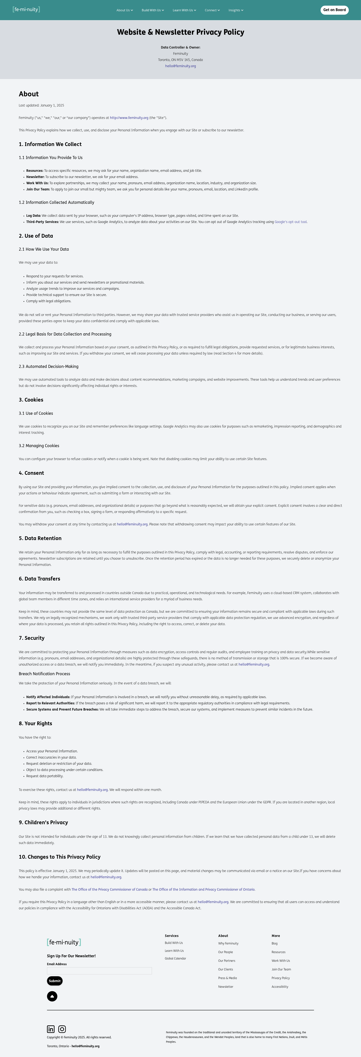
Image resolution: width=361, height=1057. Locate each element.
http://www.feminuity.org (129, 118)
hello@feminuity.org (180, 66)
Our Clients (225, 969)
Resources (278, 952)
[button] (125, 10)
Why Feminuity (228, 943)
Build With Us (174, 943)
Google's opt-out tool (291, 222)
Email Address (57, 964)
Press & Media (227, 978)
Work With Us (281, 961)
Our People (225, 952)
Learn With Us (174, 951)
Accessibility (280, 987)
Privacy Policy (281, 978)
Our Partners (226, 961)
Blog (275, 943)
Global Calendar (175, 958)
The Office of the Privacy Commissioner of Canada (110, 890)
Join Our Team (281, 969)
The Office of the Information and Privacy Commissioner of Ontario (203, 890)
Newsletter (225, 987)
